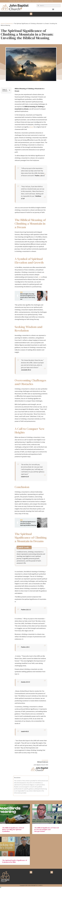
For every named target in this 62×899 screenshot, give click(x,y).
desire (31, 127)
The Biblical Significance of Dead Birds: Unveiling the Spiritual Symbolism (13, 829)
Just (39, 277)
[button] (53, 9)
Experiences (9, 23)
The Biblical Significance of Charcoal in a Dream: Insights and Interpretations (46, 829)
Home (2, 23)
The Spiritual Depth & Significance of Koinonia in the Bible (14, 861)
